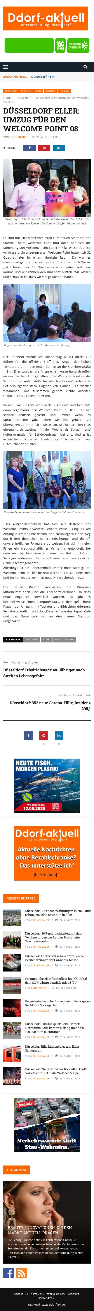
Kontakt (73, 1294)
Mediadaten (45, 1298)
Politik (38, 91)
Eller (46, 639)
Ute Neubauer (40, 920)
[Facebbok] (8, 1273)
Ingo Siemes (19, 137)
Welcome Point (64, 639)
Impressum (20, 1294)
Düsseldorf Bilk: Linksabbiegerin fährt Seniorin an (52, 1048)
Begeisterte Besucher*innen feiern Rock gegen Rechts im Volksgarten (58, 1003)
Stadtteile (50, 91)
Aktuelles (26, 91)
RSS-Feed (34, 1304)
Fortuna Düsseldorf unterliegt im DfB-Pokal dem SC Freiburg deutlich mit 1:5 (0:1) (56, 981)
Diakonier (32, 639)
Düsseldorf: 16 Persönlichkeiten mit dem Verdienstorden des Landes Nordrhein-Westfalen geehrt (53, 937)
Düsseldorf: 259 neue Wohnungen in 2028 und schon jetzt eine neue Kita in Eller (58, 913)
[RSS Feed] (21, 1273)
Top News (64, 91)
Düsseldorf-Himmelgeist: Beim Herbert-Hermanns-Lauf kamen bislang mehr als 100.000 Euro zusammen (54, 1028)
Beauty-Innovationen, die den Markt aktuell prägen (40, 1230)
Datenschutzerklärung (48, 1294)
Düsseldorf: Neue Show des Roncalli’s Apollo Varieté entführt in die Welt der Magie (56, 1071)
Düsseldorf (11, 91)
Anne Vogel (38, 988)
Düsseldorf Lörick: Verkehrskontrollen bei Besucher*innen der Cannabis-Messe (55, 958)
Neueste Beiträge (21, 898)
